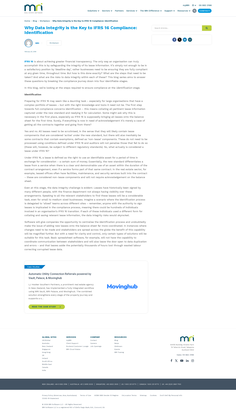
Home (27, 21)
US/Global (46, 340)
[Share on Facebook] (174, 40)
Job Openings (95, 346)
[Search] (207, 28)
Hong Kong (46, 352)
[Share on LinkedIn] (185, 40)
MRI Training (119, 352)
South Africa (47, 361)
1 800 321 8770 (130, 384)
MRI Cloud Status (73, 349)
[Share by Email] (190, 40)
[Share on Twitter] (180, 40)
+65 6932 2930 (112, 384)
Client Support (72, 343)
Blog (35, 21)
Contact (93, 340)
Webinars (118, 346)
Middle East (47, 364)
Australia (45, 343)
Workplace (45, 21)
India (44, 370)
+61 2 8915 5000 (86, 384)
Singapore (46, 349)
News (116, 343)
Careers (93, 343)
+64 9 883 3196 (61, 384)
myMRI (68, 340)
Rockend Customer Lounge (77, 346)
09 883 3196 (188, 355)
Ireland (45, 358)
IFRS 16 (28, 61)
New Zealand (47, 346)
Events (117, 349)
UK (43, 355)
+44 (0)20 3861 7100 (173, 384)
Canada (45, 367)
